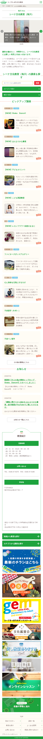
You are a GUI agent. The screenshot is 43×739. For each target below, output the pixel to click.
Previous (2, 31)
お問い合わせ (10, 730)
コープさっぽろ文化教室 (15, 2)
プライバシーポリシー (10, 734)
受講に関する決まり (31, 730)
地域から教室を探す (12, 536)
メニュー (41, 2)
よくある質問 (31, 725)
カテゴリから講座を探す (13, 544)
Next (41, 31)
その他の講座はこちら (21, 362)
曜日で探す (7, 95)
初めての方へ (10, 721)
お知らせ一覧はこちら (21, 420)
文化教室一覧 (9, 6)
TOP (3, 6)
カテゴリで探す (9, 89)
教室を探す (10, 725)
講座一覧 (31, 721)
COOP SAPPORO (4, 2)
